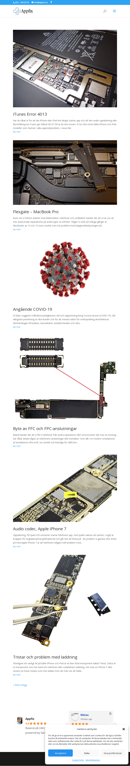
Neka (87, 753)
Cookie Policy (78, 760)
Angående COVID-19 (32, 309)
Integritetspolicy (93, 760)
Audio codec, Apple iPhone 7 (39, 529)
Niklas (85, 715)
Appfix (29, 719)
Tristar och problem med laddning (45, 657)
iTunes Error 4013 (30, 114)
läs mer (17, 131)
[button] (123, 729)
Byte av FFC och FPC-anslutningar (45, 428)
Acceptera (60, 753)
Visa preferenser (113, 753)
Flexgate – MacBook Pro (35, 211)
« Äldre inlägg (20, 684)
